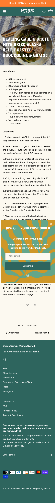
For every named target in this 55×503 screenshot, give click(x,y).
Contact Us (8, 402)
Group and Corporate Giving (18, 382)
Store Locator (10, 373)
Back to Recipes (27, 326)
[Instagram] (28, 275)
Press (5, 387)
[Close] (51, 224)
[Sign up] (50, 455)
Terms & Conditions (13, 415)
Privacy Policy (10, 411)
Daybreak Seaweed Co (20, 489)
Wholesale (8, 378)
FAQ (5, 406)
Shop (5, 369)
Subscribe (28, 266)
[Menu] (4, 11)
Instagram (8, 392)
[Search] (44, 12)
